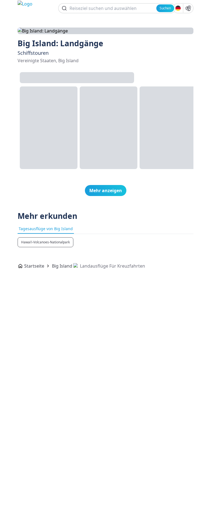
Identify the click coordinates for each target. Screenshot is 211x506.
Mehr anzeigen (105, 190)
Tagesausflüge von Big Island (46, 228)
